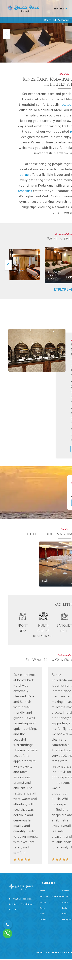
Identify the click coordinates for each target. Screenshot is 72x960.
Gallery (65, 890)
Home (42, 890)
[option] (24, 264)
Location (66, 896)
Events (43, 913)
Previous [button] (7, 264)
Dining (42, 908)
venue (24, 174)
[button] (7, 924)
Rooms (43, 902)
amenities (25, 191)
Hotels (59, 8)
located (66, 104)
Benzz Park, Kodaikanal (56, 20)
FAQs (64, 908)
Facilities (44, 919)
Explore (36, 279)
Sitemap (39, 952)
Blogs (64, 913)
